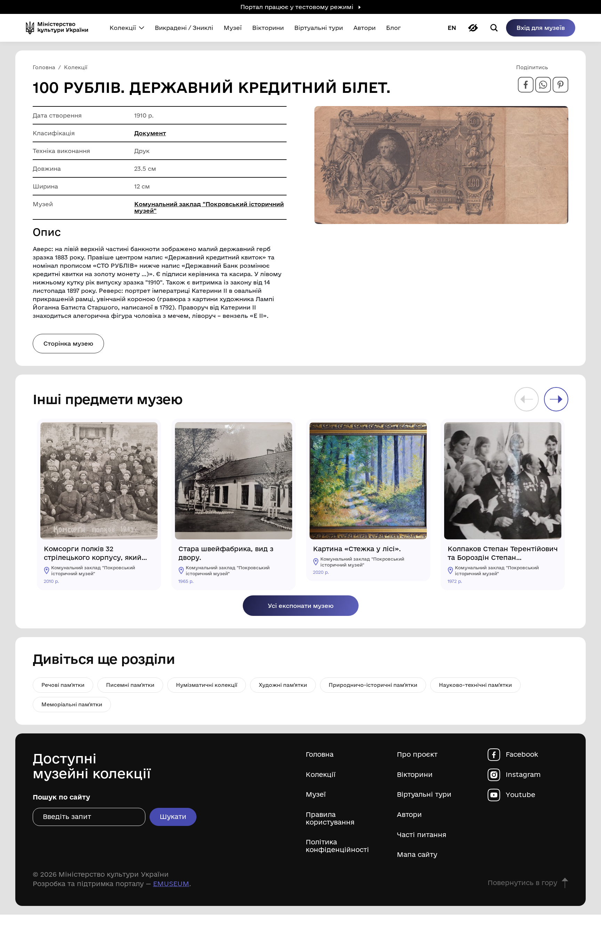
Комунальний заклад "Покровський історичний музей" (209, 207)
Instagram (523, 774)
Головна (320, 754)
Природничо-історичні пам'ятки (373, 685)
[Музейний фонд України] (60, 27)
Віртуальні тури (424, 794)
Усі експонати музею (301, 605)
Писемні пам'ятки (130, 685)
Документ (150, 133)
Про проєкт (417, 754)
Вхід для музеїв (540, 27)
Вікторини (415, 774)
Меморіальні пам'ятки (71, 704)
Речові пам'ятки (63, 685)
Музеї (316, 794)
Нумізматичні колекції (206, 685)
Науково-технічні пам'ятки (475, 685)
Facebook (522, 754)
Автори (409, 814)
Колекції (321, 774)
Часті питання (421, 834)
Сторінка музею (68, 343)
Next (556, 399)
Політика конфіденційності (337, 845)
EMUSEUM (171, 883)
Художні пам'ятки (283, 685)
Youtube (520, 794)
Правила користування (330, 818)
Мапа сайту (417, 854)
